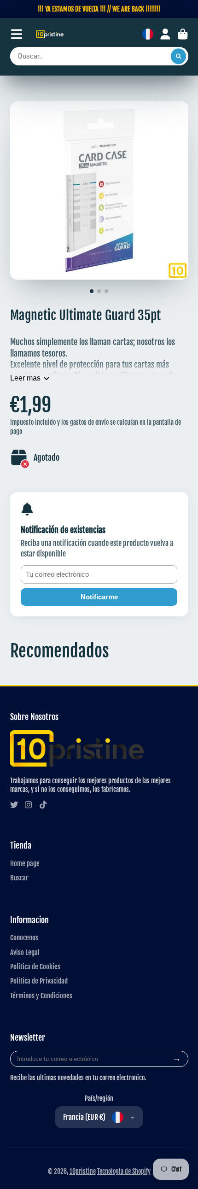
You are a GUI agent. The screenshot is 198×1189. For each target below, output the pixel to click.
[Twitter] (14, 805)
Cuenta (165, 34)
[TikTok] (43, 805)
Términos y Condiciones (41, 995)
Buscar (19, 877)
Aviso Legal (25, 952)
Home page (25, 863)
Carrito (182, 34)
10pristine (83, 1171)
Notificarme (99, 597)
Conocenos (24, 937)
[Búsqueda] (178, 56)
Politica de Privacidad (39, 980)
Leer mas (25, 378)
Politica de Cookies (35, 966)
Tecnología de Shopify (124, 1171)
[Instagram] (28, 805)
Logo (50, 34)
